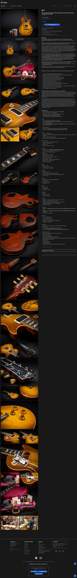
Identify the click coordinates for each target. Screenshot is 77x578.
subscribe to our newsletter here (58, 547)
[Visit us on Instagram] (56, 551)
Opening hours (26, 544)
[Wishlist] (65, 5)
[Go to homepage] (4, 2)
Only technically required (42, 571)
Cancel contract (41, 552)
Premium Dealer (26, 551)
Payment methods (27, 553)
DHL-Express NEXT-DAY (27, 550)
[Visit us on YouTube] (63, 551)
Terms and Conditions (41, 544)
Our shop (25, 543)
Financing (25, 545)
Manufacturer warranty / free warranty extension (45, 550)
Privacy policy (40, 545)
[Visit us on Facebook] (60, 551)
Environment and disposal (42, 547)
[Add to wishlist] (42, 24)
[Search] (62, 5)
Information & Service (28, 541)
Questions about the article (48, 250)
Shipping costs (26, 546)
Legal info (40, 541)
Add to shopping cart (52, 24)
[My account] (67, 5)
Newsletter (55, 541)
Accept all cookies (38, 573)
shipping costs (30, 561)
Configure (34, 571)
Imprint (39, 543)
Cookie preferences (41, 546)
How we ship (26, 552)
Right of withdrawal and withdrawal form (44, 551)
